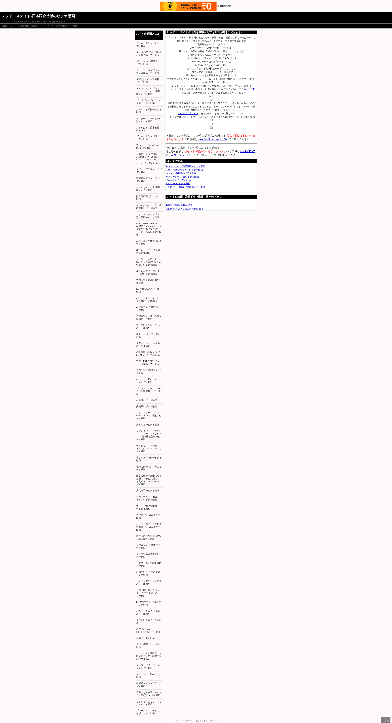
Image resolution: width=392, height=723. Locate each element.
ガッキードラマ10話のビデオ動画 (147, 137)
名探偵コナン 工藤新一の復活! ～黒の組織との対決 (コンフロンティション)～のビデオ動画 (148, 158)
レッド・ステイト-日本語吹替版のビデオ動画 (59, 26)
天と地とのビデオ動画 (147, 424)
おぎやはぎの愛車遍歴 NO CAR (147, 129)
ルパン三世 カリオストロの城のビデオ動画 (148, 272)
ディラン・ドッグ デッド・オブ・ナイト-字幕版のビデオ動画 (148, 91)
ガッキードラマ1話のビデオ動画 (23, 26)
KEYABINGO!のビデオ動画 (148, 290)
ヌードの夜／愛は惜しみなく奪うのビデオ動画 (149, 53)
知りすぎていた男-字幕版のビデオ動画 (148, 189)
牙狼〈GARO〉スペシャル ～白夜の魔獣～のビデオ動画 (149, 593)
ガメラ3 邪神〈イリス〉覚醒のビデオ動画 (148, 102)
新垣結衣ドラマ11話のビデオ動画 (148, 179)
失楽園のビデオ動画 (146, 406)
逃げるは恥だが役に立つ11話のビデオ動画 (149, 537)
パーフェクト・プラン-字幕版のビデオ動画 (148, 299)
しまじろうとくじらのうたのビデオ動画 (149, 703)
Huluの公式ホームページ (212, 139)
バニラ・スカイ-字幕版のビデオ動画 (148, 612)
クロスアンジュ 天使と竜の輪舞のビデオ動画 (148, 72)
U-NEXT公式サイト (188, 113)
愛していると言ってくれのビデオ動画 (149, 326)
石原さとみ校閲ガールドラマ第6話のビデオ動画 (149, 694)
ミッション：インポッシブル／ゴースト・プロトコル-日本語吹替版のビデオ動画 (149, 435)
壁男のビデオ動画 (145, 638)
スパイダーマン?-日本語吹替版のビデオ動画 (148, 207)
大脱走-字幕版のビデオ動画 (148, 516)
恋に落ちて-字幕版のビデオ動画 (148, 308)
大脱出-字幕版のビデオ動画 (148, 645)
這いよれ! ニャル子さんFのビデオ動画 (148, 147)
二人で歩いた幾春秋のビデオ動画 (149, 242)
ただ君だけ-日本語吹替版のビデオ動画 (185, 187)
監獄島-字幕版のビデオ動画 (148, 198)
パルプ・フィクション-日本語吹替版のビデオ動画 (149, 391)
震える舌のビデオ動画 (147, 490)
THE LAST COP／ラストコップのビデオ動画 (148, 362)
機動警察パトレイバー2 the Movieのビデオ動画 (148, 353)
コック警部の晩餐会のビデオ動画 (149, 555)
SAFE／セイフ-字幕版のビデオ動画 (148, 81)
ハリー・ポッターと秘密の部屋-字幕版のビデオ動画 (149, 526)
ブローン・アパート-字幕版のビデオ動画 (148, 712)
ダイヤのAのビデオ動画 (178, 183)
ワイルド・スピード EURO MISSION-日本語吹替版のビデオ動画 (148, 261)
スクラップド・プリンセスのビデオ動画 (149, 666)
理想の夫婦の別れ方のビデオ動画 (149, 468)
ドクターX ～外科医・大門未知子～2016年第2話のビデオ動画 (148, 656)
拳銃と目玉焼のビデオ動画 (149, 621)
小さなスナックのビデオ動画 (149, 459)
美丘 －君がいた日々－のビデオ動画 (184, 169)
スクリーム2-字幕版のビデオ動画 (148, 564)
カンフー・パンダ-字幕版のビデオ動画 (185, 166)
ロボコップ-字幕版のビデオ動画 (148, 546)
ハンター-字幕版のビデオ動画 (181, 173)
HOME (4, 26)
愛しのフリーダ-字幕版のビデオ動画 (148, 251)
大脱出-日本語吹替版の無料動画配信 (184, 208)
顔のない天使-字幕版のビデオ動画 (148, 573)
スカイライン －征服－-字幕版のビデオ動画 (148, 498)
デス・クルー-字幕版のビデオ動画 (148, 62)
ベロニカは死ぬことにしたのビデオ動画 (149, 381)
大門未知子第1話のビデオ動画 (148, 281)
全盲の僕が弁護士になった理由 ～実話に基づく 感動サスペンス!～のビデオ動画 (149, 480)
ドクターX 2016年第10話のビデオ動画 (148, 120)
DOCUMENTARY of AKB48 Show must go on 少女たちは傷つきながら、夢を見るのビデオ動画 (149, 229)
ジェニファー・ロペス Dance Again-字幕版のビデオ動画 (148, 415)
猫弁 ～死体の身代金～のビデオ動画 (148, 507)
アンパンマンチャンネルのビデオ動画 (149, 582)
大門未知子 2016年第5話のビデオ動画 (148, 317)
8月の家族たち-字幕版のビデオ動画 (148, 603)
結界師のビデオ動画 (146, 400)
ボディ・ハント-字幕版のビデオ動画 (148, 344)
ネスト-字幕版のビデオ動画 (148, 335)
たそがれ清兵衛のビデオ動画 (149, 111)
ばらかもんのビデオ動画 (178, 180)
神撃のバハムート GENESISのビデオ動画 (148, 630)
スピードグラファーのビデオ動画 (149, 170)
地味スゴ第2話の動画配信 (179, 205)
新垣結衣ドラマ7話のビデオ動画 (148, 685)
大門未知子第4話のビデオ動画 (148, 371)
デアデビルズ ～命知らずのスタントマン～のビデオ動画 (149, 448)
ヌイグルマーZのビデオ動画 (148, 676)
